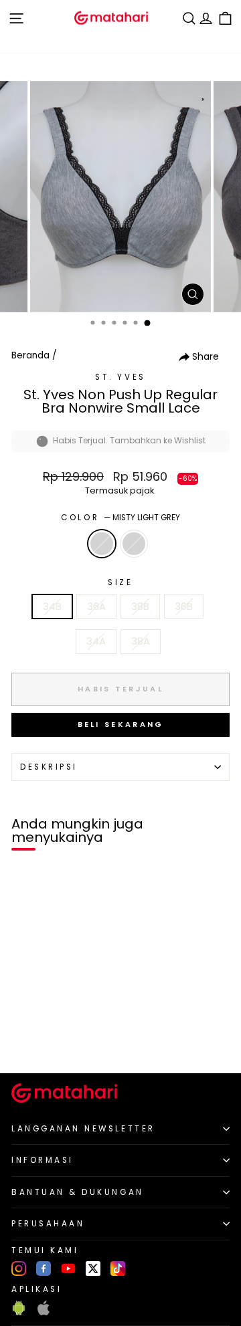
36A (96, 606)
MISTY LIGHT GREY (101, 543)
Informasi (42, 1160)
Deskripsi (49, 767)
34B (52, 606)
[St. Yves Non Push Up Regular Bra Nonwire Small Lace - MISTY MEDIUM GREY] (41, 1040)
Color (120, 517)
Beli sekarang (121, 724)
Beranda (30, 355)
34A (96, 641)
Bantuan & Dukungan (77, 1192)
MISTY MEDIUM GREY (133, 543)
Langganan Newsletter (83, 1128)
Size (120, 582)
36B (184, 606)
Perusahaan (47, 1223)
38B (140, 606)
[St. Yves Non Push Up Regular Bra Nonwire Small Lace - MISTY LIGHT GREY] (26, 1040)
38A (140, 641)
